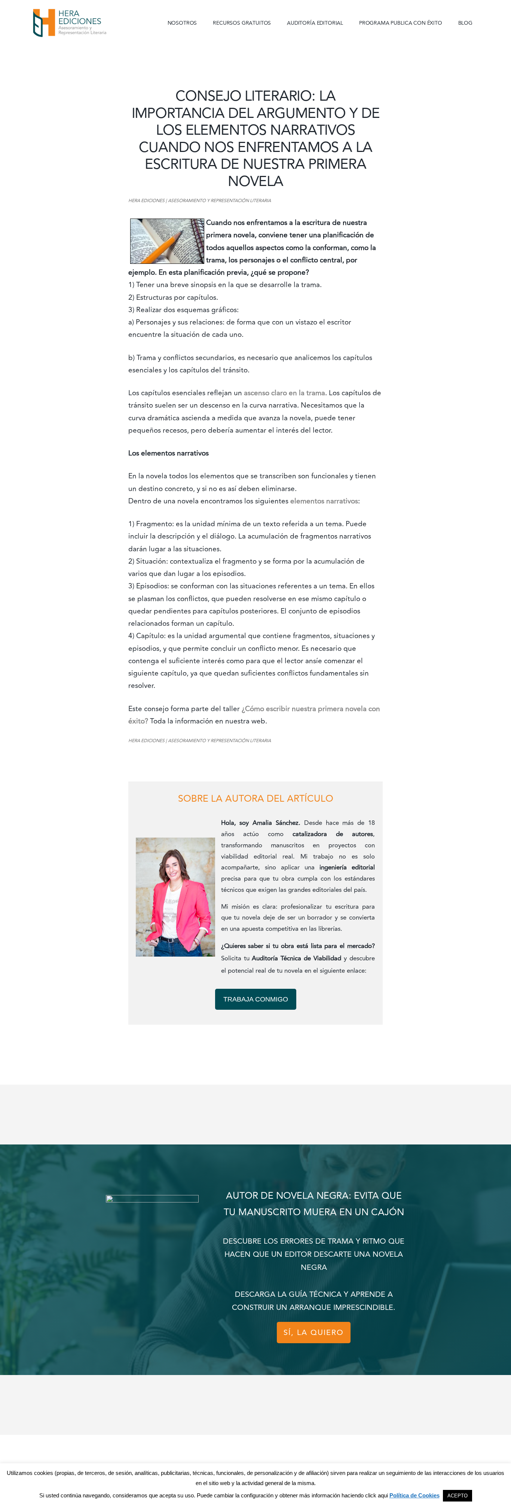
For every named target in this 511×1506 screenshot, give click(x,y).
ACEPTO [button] (457, 1496)
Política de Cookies (414, 1495)
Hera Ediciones (87, 22)
